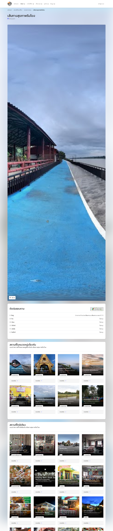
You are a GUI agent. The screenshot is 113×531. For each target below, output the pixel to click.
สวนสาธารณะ (27, 10)
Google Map (98, 309)
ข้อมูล (52, 4)
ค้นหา (23, 4)
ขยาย (13, 297)
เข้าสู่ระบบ (101, 4)
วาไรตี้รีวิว (30, 4)
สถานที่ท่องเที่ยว (18, 10)
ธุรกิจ (45, 4)
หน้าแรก (16, 4)
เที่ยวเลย (38, 4)
